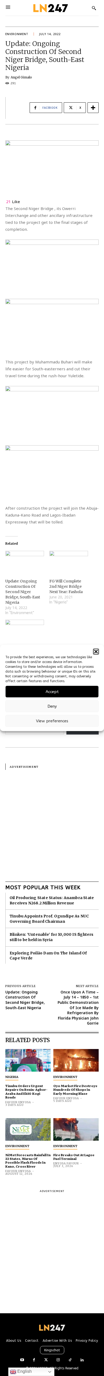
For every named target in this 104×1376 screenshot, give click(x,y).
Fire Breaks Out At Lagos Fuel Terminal (73, 1156)
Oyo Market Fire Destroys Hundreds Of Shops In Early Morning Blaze (75, 1089)
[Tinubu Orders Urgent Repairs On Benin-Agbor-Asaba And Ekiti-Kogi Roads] (28, 1060)
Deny (52, 706)
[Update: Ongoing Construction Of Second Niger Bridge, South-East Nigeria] (24, 562)
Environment (16, 34)
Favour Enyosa (18, 1102)
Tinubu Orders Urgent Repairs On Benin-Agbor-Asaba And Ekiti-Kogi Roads (26, 1091)
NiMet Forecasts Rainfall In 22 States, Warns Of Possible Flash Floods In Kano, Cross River (28, 1160)
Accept (52, 691)
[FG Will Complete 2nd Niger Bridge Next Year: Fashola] (68, 562)
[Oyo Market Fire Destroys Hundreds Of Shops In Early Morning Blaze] (76, 1060)
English (24, 1371)
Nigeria (11, 1077)
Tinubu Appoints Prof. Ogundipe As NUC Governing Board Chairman (49, 919)
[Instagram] (58, 1360)
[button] (96, 651)
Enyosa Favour (66, 1163)
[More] (93, 107)
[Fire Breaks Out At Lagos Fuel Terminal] (76, 1129)
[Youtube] (22, 1360)
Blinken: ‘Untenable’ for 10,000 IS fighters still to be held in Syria (52, 937)
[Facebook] (34, 1360)
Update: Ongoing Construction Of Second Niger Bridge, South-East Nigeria (22, 592)
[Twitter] (46, 1360)
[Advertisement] (52, 822)
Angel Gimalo (21, 77)
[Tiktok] (70, 1360)
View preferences (52, 721)
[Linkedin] (82, 1360)
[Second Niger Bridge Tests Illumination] (24, 631)
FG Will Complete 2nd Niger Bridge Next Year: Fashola (66, 586)
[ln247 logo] (50, 7)
